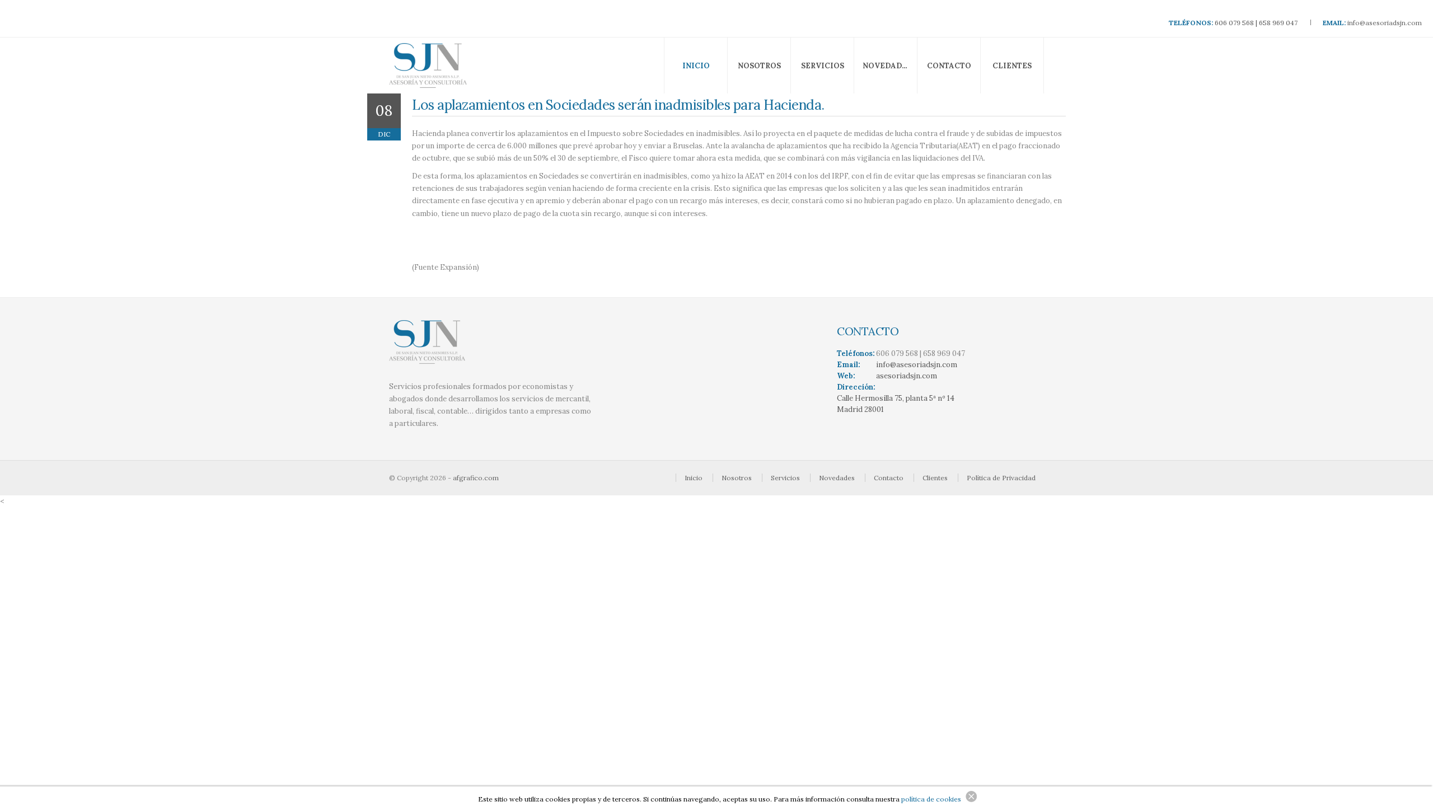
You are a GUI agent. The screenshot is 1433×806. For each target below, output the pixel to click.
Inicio (696, 66)
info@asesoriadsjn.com (1384, 22)
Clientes (1012, 66)
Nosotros (759, 66)
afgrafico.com (476, 478)
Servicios (822, 66)
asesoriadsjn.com (906, 376)
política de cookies (931, 799)
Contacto (949, 66)
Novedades (887, 66)
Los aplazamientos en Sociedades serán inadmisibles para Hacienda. (618, 105)
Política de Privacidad (1001, 478)
